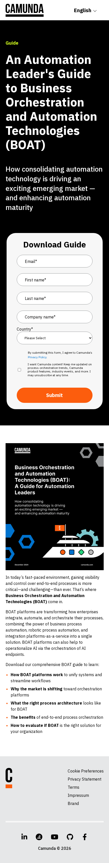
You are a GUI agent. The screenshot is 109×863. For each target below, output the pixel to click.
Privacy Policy (37, 357)
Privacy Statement (84, 779)
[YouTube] (54, 837)
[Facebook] (84, 837)
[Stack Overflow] (39, 837)
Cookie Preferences (86, 771)
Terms (73, 787)
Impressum (78, 795)
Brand (73, 803)
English (82, 10)
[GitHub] (70, 837)
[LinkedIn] (24, 837)
